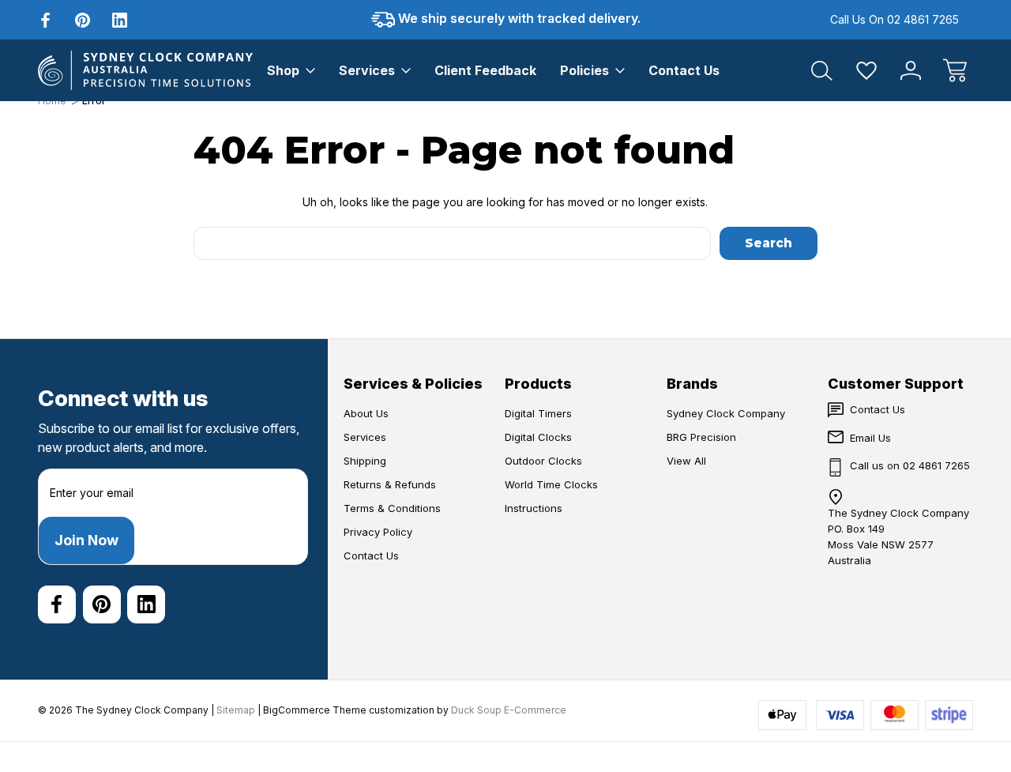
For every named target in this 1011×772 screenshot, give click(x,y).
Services (367, 70)
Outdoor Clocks (543, 460)
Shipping (365, 460)
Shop (283, 70)
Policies (584, 70)
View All (686, 460)
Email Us (870, 437)
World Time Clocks (551, 484)
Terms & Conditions (392, 508)
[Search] (822, 70)
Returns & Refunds (390, 484)
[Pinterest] (82, 20)
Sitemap (235, 710)
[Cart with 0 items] (955, 70)
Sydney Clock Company (726, 413)
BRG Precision (701, 437)
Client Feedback (485, 70)
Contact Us (684, 70)
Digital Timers (538, 413)
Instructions (533, 508)
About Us (366, 413)
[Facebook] (45, 20)
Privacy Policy (378, 531)
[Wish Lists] (866, 70)
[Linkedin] (119, 20)
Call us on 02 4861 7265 (894, 19)
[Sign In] (911, 70)
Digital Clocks (538, 437)
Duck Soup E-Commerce (508, 710)
